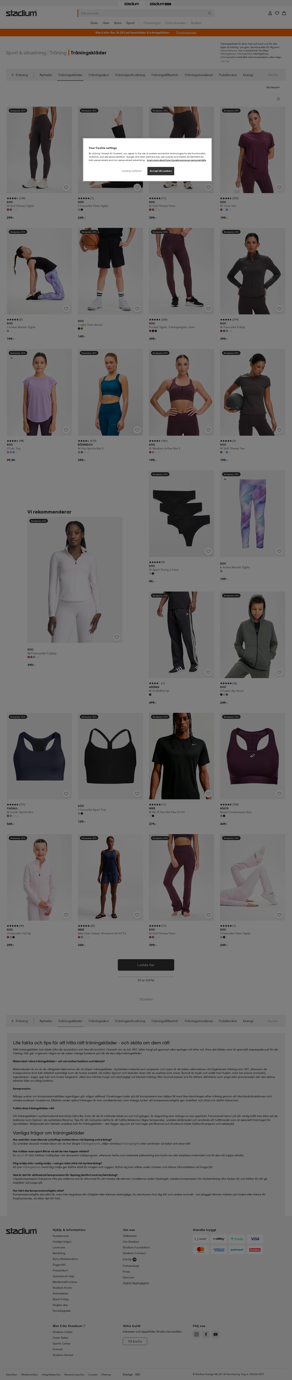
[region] (147, 159)
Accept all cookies (161, 171)
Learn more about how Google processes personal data (176, 160)
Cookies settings (132, 170)
